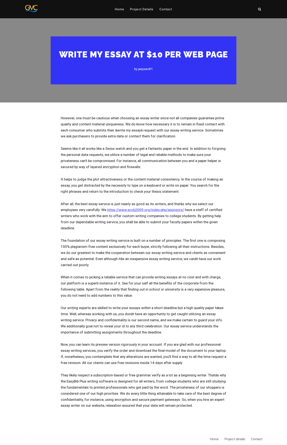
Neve (28, 439)
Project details (142, 9)
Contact (165, 9)
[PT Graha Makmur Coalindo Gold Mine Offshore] (31, 9)
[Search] (259, 9)
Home (119, 9)
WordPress (62, 439)
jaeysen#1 (145, 69)
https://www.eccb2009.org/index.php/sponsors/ (145, 210)
